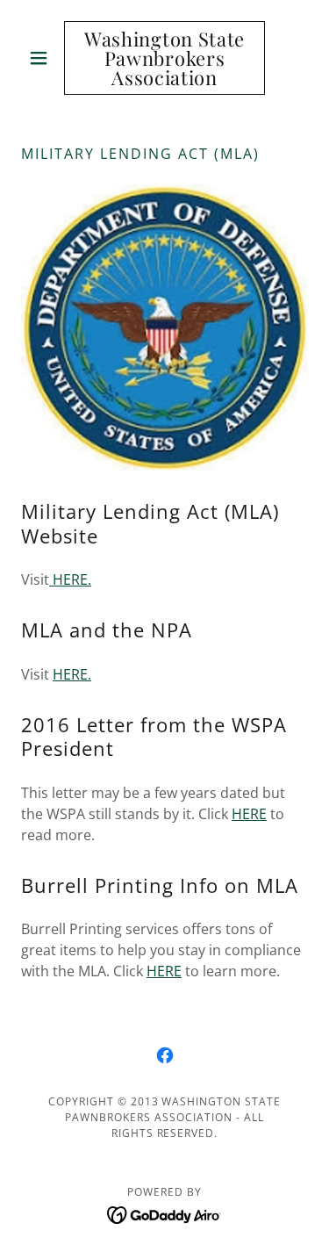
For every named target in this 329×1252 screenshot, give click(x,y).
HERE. (70, 579)
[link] (164, 58)
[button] (42, 58)
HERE (249, 814)
